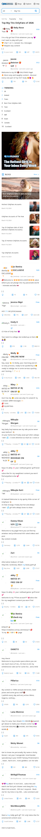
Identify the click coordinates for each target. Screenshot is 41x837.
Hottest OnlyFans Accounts (11, 204)
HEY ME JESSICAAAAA (11, 311)
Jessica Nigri (17, 302)
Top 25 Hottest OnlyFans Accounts (14, 241)
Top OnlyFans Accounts (10, 253)
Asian (6, 119)
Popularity (12, 19)
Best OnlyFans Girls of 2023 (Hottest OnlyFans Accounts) (17, 195)
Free (20, 19)
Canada (7, 123)
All (4, 11)
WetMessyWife (18, 806)
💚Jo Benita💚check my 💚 (16, 617)
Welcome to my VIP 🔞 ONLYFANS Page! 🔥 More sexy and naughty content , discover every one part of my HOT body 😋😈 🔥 (19, 75)
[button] (18, 198)
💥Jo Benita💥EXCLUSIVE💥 (17, 270)
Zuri (12, 552)
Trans (6, 99)
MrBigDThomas (18, 774)
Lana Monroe (17, 712)
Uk (5, 91)
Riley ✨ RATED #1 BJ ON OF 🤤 (17, 388)
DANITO (15, 649)
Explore (28, 4)
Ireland (6, 95)
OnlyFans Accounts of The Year (13, 216)
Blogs (20, 4)
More (36, 174)
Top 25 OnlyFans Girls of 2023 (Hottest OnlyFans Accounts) (12, 228)
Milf (5, 115)
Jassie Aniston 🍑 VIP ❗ (16, 62)
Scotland (7, 111)
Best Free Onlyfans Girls (12, 103)
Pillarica (14, 680)
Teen (6, 107)
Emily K (14, 322)
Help (37, 4)
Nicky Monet (17, 743)
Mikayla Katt (17, 490)
